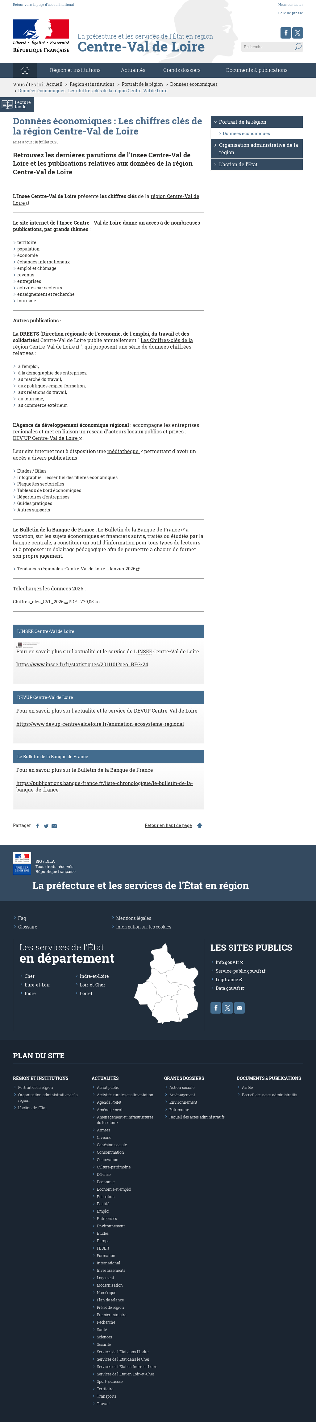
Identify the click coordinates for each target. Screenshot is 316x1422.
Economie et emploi (114, 1189)
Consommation (110, 1152)
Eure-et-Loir (37, 985)
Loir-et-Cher (92, 985)
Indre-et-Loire (94, 976)
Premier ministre (111, 1314)
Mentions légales (133, 918)
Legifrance (227, 979)
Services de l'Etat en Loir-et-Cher (125, 1373)
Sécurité (104, 1344)
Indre (30, 993)
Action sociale (181, 1087)
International (108, 1262)
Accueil (54, 84)
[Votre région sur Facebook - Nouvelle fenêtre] (286, 33)
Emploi (103, 1211)
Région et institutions (92, 84)
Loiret (86, 993)
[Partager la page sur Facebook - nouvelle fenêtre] (37, 825)
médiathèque (123, 451)
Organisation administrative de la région (258, 148)
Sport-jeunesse (110, 1381)
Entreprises (107, 1218)
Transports (106, 1396)
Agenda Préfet (109, 1102)
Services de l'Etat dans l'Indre (122, 1351)
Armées (103, 1129)
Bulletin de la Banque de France (143, 529)
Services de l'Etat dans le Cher (123, 1359)
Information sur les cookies (143, 927)
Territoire (105, 1388)
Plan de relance (110, 1299)
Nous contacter (290, 4)
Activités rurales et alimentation (125, 1094)
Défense (103, 1174)
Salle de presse (290, 12)
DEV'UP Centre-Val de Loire (46, 438)
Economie (105, 1181)
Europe (103, 1240)
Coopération (107, 1159)
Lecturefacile (23, 104)
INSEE (145, 651)
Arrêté (247, 1087)
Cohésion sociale (112, 1144)
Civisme (104, 1137)
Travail (103, 1403)
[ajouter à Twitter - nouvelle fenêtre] (45, 825)
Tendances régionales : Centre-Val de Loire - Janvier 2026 (76, 569)
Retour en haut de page (168, 825)
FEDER (103, 1248)
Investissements (111, 1270)
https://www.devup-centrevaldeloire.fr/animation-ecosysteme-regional (100, 724)
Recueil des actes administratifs (197, 1116)
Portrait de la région (142, 84)
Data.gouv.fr (228, 988)
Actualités (133, 70)
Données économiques (194, 84)
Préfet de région (110, 1307)
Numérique (106, 1292)
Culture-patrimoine (114, 1166)
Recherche (106, 1322)
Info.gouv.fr (228, 962)
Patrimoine (179, 1109)
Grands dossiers (182, 70)
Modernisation (110, 1285)
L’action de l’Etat (238, 164)
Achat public (108, 1087)
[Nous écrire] (239, 1008)
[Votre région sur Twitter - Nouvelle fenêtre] (297, 33)
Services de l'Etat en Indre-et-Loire (127, 1366)
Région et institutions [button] (75, 70)
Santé (102, 1329)
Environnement (111, 1225)
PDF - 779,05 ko (56, 602)
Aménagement (110, 1109)
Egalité (103, 1203)
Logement (105, 1277)
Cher (30, 976)
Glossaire (27, 927)
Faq (22, 918)
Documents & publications (257, 70)
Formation (106, 1255)
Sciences (104, 1336)
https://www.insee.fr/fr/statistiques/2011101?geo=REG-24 (82, 664)
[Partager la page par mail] (54, 825)
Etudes (103, 1233)
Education (106, 1196)
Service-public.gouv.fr (239, 971)
